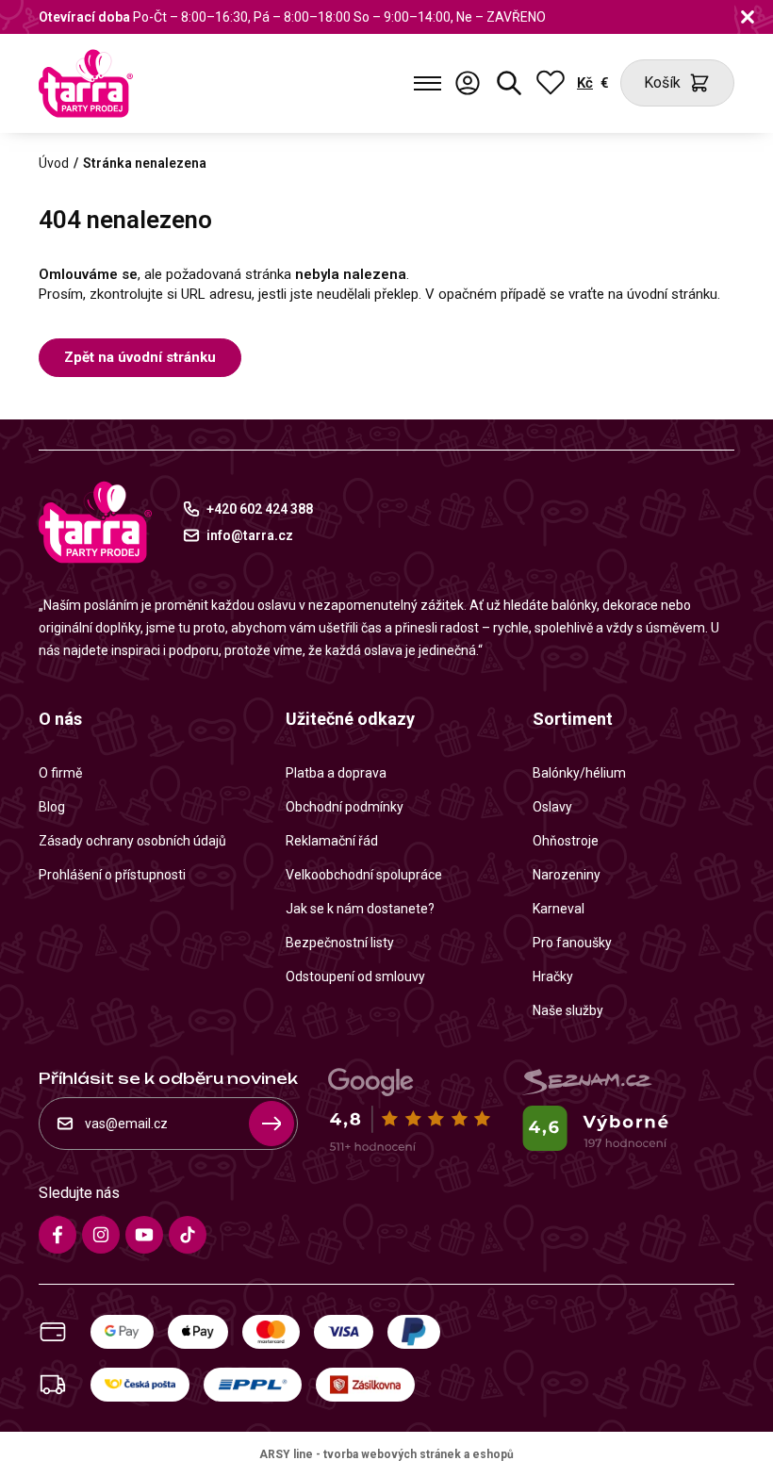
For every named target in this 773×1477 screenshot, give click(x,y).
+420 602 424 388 (259, 509)
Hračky (553, 976)
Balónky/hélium (579, 772)
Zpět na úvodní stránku (140, 357)
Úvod (54, 163)
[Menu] (427, 83)
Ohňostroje (566, 840)
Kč (585, 82)
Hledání (509, 83)
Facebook (57, 1235)
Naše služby (568, 1010)
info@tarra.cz (249, 535)
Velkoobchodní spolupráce (364, 874)
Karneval (558, 908)
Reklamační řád (332, 840)
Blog (52, 806)
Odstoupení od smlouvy (355, 976)
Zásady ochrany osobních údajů (132, 840)
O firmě (60, 772)
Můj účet (467, 83)
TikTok (187, 1235)
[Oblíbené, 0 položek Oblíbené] (550, 83)
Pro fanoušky (572, 942)
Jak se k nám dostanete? (360, 908)
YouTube (144, 1235)
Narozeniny (566, 874)
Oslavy (552, 806)
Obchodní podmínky (344, 806)
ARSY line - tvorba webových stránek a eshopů (386, 1454)
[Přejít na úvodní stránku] (86, 83)
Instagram (101, 1235)
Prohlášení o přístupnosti (112, 874)
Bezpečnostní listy (340, 942)
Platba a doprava (336, 772)
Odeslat (271, 1123)
